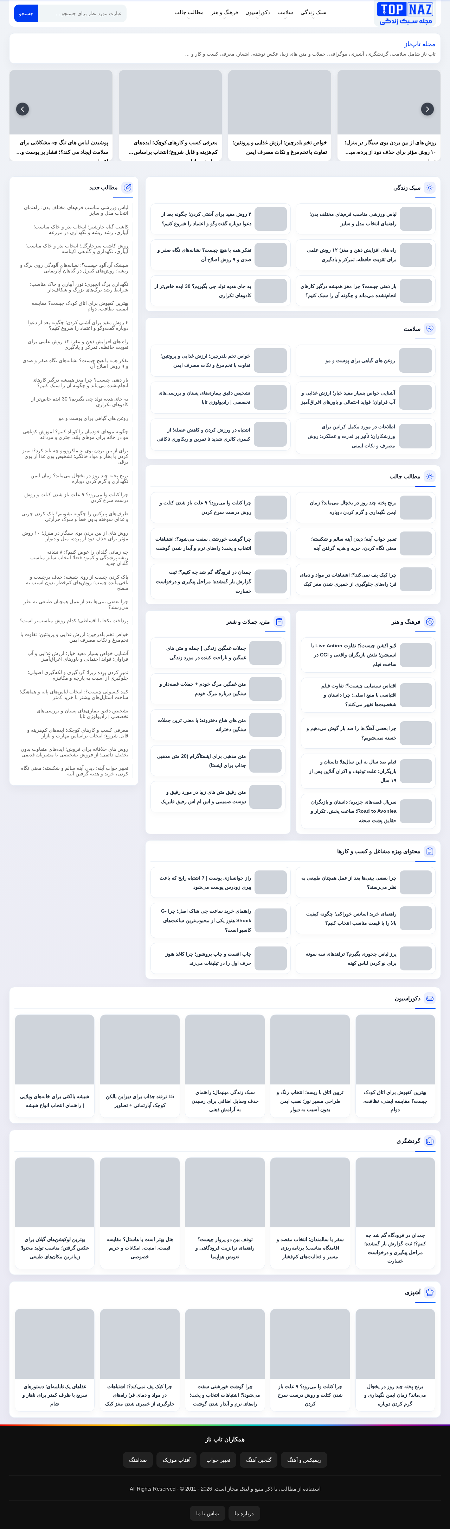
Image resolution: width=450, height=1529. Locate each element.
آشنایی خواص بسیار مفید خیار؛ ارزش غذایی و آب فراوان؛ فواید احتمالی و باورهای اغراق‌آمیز (77, 656)
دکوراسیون (257, 12)
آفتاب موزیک (177, 1460)
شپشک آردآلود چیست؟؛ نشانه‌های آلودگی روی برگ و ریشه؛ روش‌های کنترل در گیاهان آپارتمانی (74, 267)
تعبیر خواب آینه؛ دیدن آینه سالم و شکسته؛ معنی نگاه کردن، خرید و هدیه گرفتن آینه (74, 771)
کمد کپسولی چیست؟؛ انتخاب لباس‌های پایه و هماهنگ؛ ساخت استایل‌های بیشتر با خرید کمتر (74, 694)
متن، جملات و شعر (248, 622)
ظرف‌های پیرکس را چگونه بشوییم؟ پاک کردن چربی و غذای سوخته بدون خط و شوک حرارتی (74, 516)
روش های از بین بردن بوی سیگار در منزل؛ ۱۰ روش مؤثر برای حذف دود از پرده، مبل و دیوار (75, 535)
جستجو (26, 13)
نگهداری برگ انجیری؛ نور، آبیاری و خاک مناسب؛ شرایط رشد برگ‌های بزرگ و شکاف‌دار (79, 286)
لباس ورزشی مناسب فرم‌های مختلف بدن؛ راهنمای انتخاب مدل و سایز (76, 210)
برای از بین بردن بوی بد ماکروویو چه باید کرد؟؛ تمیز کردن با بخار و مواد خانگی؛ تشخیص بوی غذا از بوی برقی (75, 456)
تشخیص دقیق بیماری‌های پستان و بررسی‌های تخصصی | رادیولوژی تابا (82, 713)
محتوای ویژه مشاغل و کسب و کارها (378, 851)
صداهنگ (138, 1460)
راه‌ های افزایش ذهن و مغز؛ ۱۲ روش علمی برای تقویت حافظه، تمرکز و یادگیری (78, 344)
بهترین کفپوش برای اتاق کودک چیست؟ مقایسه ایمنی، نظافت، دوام (80, 306)
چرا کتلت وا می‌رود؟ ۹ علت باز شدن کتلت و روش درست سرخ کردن (76, 497)
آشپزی (412, 1292)
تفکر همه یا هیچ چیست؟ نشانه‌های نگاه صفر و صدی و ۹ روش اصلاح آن (75, 363)
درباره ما (244, 1513)
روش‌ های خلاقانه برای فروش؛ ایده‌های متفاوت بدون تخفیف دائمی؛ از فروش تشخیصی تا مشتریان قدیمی (74, 751)
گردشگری (408, 1141)
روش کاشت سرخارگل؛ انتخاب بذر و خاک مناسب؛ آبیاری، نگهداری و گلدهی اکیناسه (76, 248)
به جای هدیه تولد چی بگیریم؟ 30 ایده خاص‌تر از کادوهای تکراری (79, 402)
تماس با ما (207, 1513)
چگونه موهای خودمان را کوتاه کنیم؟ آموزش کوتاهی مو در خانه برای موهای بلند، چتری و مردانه (75, 434)
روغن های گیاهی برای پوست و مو (93, 418)
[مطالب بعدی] (22, 109)
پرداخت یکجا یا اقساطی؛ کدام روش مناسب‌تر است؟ (74, 621)
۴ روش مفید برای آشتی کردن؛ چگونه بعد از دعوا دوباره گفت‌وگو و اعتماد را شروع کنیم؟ (78, 325)
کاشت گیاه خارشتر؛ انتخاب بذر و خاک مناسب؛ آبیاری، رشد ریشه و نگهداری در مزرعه (80, 229)
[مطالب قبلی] (427, 109)
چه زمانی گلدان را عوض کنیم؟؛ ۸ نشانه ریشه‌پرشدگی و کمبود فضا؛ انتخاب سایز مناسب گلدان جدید (79, 557)
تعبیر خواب (218, 1460)
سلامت (285, 12)
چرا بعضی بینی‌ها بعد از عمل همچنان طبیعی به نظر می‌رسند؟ (76, 604)
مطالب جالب (189, 12)
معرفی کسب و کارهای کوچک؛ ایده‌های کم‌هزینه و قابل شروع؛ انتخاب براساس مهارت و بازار (77, 732)
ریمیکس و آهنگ (304, 1460)
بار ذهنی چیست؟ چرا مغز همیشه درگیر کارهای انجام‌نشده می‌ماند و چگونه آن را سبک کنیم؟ (80, 382)
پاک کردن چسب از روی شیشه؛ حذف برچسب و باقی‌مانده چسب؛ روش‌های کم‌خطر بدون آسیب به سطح (77, 582)
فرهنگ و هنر (224, 12)
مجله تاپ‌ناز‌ (405, 13)
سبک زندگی (314, 12)
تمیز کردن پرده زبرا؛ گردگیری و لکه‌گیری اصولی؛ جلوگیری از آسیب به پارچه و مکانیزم (78, 675)
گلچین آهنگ (258, 1460)
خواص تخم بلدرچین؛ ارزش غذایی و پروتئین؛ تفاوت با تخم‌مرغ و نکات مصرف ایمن (74, 637)
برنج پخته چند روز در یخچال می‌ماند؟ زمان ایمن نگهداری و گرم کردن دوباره (79, 478)
